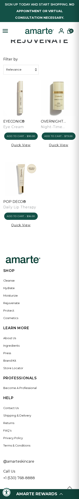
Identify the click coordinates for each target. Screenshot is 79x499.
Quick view (21, 145)
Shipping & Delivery (17, 415)
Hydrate (9, 288)
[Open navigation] (11, 30)
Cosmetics (10, 318)
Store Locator (13, 368)
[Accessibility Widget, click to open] (6, 492)
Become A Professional (20, 388)
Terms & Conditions (16, 445)
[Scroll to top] (70, 487)
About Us (9, 338)
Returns (8, 423)
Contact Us (11, 408)
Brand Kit (9, 360)
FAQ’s (7, 430)
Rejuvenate (11, 303)
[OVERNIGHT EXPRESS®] (58, 98)
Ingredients (11, 345)
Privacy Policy (13, 438)
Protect (8, 310)
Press (7, 353)
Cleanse (9, 280)
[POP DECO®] (21, 178)
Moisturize (10, 295)
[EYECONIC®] (21, 98)
